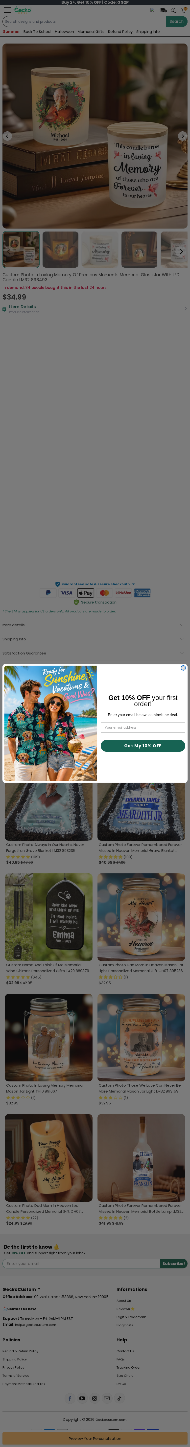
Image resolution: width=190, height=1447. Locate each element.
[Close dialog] (183, 668)
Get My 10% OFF (143, 746)
